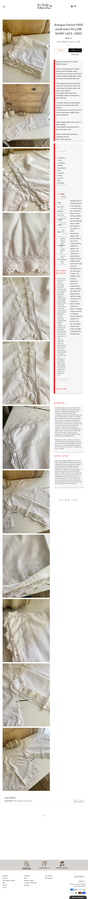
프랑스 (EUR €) (78, 876)
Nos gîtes (26, 885)
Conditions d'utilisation (30, 883)
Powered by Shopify (79, 886)
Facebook (50, 876)
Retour (26, 878)
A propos (5, 878)
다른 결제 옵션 (75, 54)
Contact (5, 885)
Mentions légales (29, 880)
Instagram (50, 878)
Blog (4, 883)
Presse (4, 887)
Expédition (27, 876)
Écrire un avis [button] (78, 801)
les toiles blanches (80, 884)
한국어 (81, 881)
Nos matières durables (9, 880)
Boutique (5, 876)
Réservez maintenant (78, 897)
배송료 (72, 41)
